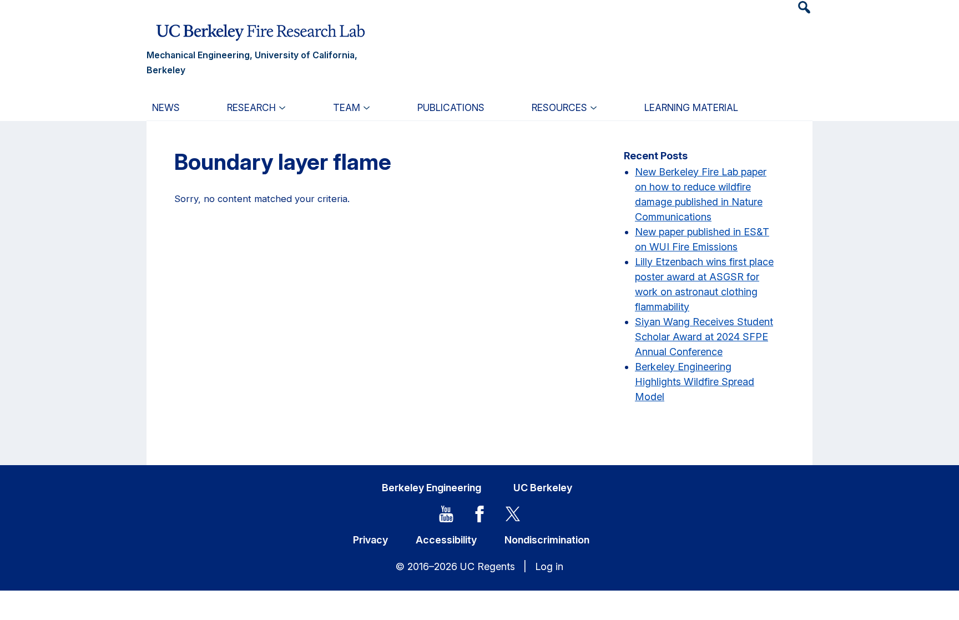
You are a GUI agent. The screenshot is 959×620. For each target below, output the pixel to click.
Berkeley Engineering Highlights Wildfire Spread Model (694, 381)
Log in (549, 566)
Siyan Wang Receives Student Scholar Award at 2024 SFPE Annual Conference (704, 336)
